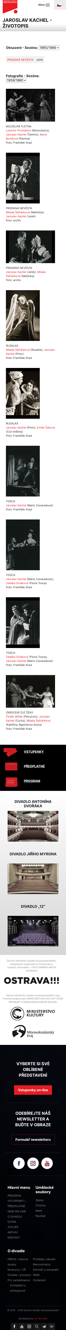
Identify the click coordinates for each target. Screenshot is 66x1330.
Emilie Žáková (46, 427)
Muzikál (40, 1216)
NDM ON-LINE (17, 1211)
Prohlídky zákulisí (44, 1259)
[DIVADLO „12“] (33, 931)
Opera (39, 1200)
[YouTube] (22, 1326)
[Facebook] (14, 1326)
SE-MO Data (41, 1318)
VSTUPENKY (34, 752)
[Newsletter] (44, 1326)
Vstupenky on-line (33, 1090)
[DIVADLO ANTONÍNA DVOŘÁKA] (33, 826)
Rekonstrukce (41, 1264)
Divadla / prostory (19, 1275)
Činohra (41, 1205)
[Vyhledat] (37, 1326)
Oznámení (39, 1280)
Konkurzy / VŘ (17, 1269)
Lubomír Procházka (18, 130)
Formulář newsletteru (33, 1140)
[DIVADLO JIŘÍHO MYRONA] (33, 878)
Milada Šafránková (18, 212)
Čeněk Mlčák (14, 716)
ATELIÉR (13, 1227)
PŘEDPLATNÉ (34, 766)
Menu (42, 4)
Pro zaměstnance (19, 1280)
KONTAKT (14, 1237)
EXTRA (12, 1221)
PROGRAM (32, 781)
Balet (39, 1210)
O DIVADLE (15, 1216)
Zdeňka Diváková (17, 583)
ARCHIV (13, 1232)
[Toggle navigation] (60, 5)
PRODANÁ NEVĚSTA (20, 59)
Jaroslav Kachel (16, 134)
